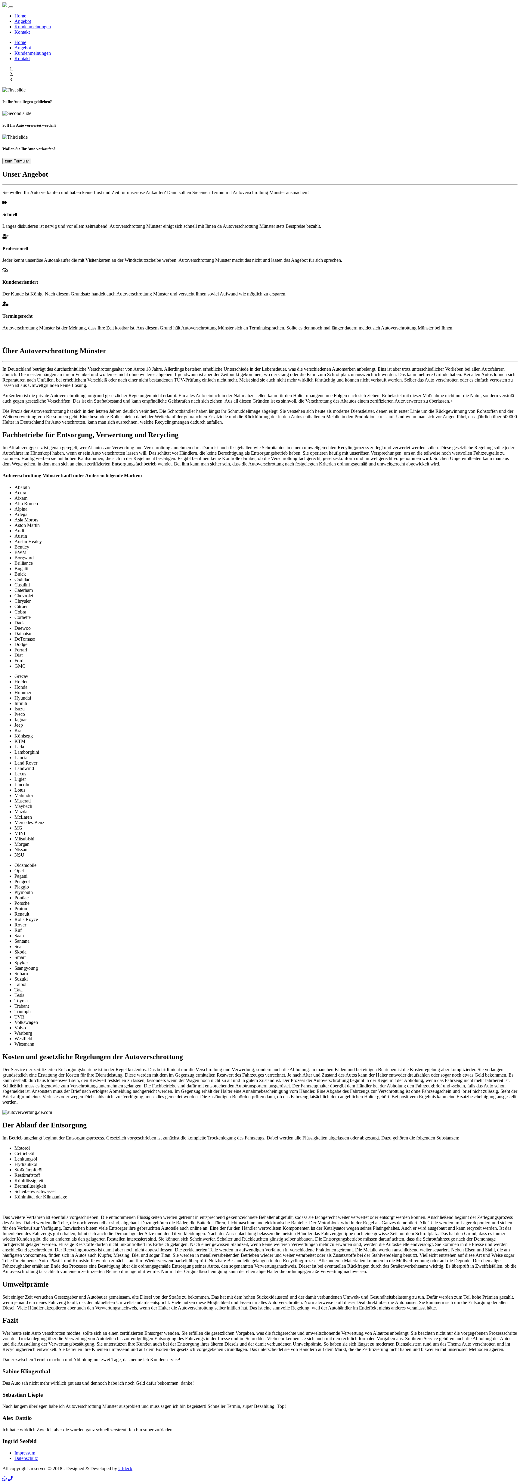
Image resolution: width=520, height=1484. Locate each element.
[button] (5, 1478)
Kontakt (22, 32)
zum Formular (17, 161)
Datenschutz (26, 1458)
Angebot (22, 21)
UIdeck (125, 1468)
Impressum (24, 1452)
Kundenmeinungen (32, 26)
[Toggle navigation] (10, 7)
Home (20, 15)
